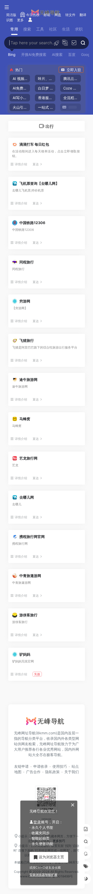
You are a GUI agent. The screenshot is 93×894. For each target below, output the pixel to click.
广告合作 (33, 772)
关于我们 (71, 772)
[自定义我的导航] (56, 42)
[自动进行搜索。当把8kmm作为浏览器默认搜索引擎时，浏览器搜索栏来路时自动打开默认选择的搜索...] (74, 42)
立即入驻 (74, 70)
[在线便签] (86, 829)
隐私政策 (52, 772)
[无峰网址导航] (46, 722)
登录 (37, 822)
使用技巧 (59, 766)
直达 (36, 164)
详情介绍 (21, 164)
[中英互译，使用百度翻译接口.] (65, 42)
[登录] (30, 20)
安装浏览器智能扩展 (43, 875)
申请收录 (40, 766)
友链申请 (21, 766)
